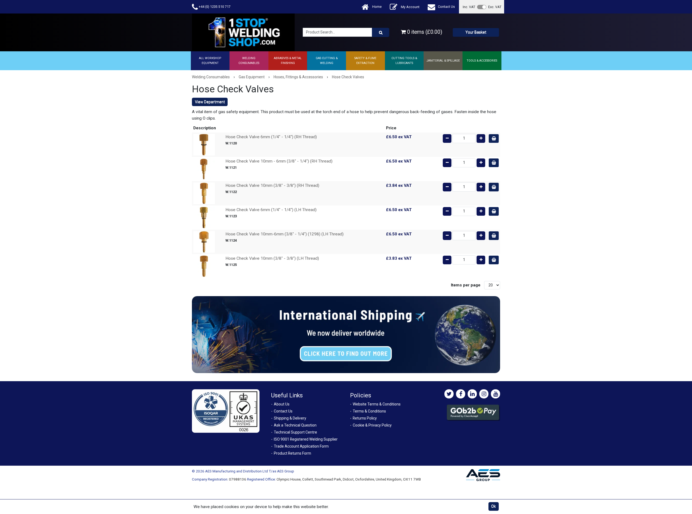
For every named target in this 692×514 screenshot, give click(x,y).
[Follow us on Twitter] (449, 393)
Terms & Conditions (369, 411)
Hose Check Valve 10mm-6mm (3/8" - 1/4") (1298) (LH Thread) (284, 234)
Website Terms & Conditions (377, 404)
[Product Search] (380, 32)
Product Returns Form (292, 453)
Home (376, 7)
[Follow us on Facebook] (460, 393)
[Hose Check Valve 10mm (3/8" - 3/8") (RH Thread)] (204, 193)
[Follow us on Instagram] (483, 393)
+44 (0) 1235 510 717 (214, 7)
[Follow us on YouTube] (495, 393)
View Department (210, 102)
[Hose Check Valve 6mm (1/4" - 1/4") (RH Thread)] (204, 144)
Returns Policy (365, 418)
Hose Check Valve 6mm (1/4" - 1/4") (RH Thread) (271, 136)
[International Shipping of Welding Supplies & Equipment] (346, 334)
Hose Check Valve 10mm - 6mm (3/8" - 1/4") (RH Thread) (278, 161)
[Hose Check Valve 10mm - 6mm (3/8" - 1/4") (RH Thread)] (204, 168)
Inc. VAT (469, 7)
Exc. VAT (494, 7)
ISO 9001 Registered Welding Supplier (306, 439)
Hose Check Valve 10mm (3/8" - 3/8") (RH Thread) (272, 185)
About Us (282, 404)
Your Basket (475, 32)
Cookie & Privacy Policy (372, 425)
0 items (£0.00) (424, 32)
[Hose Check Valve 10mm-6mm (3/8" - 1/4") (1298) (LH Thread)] (204, 241)
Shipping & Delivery (290, 418)
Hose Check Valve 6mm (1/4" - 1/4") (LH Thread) (271, 209)
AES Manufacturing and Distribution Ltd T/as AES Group (249, 471)
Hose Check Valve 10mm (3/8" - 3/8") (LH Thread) (272, 258)
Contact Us (446, 7)
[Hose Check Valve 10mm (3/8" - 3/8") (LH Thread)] (204, 265)
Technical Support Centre (295, 432)
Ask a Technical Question (295, 425)
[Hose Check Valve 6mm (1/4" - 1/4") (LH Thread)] (204, 217)
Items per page (465, 285)
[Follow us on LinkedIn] (472, 393)
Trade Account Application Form (301, 446)
